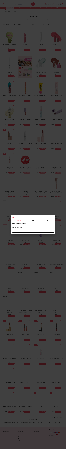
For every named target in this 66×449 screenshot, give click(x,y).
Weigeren (19, 231)
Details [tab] (33, 220)
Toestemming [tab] (18, 220)
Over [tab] (47, 220)
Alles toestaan (46, 231)
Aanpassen (32, 231)
